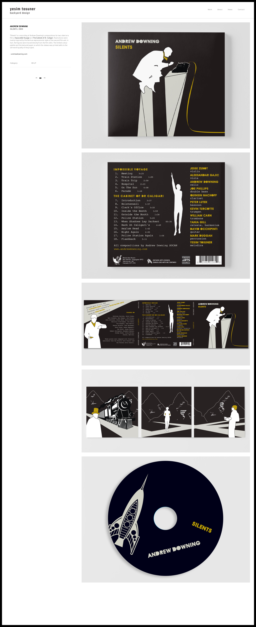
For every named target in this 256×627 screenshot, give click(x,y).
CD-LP (33, 63)
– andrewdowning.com (18, 54)
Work (210, 9)
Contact (241, 9)
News (230, 9)
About (220, 9)
